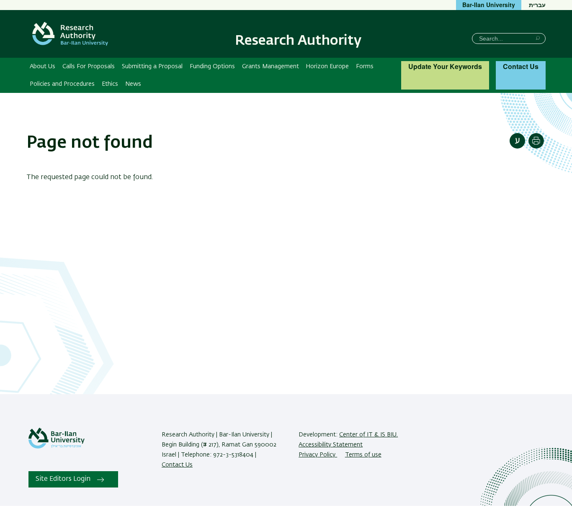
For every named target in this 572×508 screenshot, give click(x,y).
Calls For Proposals (88, 66)
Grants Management (270, 66)
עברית (537, 4)
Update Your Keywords (445, 66)
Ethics (110, 84)
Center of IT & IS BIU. (368, 435)
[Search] (538, 38)
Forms (365, 66)
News (133, 84)
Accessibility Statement (331, 445)
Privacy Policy (318, 455)
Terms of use (363, 455)
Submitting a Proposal (152, 66)
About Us (42, 66)
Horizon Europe (327, 66)
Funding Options (212, 66)
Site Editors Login (63, 479)
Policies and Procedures (62, 84)
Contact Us (521, 66)
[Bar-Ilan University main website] (56, 447)
